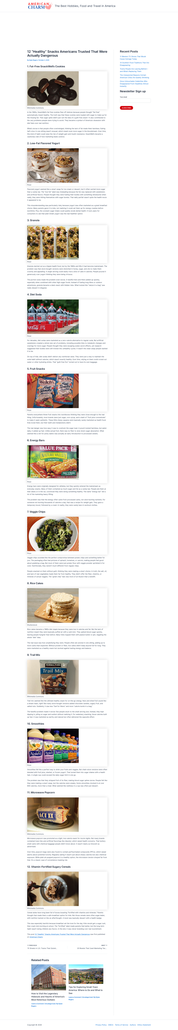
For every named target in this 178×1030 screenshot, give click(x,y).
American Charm (36, 937)
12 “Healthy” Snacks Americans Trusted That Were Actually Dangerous (62, 934)
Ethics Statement (144, 1025)
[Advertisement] (89, 27)
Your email (123, 97)
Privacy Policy (101, 1025)
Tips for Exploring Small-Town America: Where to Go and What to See (86, 990)
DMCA (110, 1025)
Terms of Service (121, 1025)
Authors (133, 1025)
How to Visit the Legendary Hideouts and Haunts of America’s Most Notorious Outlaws (48, 996)
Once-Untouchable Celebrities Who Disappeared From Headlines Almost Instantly (134, 83)
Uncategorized (50, 1004)
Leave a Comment (37, 1004)
